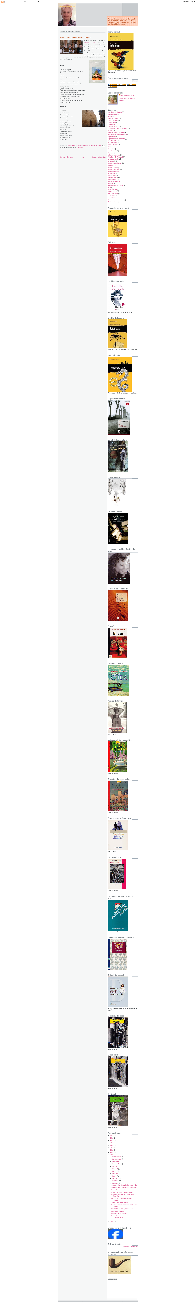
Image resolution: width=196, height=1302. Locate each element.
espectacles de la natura (116, 139)
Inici (82, 157)
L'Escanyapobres (114, 155)
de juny (115, 1171)
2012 (112, 1148)
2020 (112, 1138)
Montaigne (111, 173)
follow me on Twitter (130, 1246)
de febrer (115, 1181)
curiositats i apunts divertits (117, 128)
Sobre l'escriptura (114, 198)
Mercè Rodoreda (113, 171)
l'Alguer (110, 153)
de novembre (117, 1159)
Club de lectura (113, 126)
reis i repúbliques (117, 1211)
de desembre (116, 1157)
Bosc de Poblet (113, 118)
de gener (115, 1183)
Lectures (80, 147)
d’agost (115, 1166)
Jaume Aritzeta (113, 145)
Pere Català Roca (114, 181)
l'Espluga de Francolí (115, 157)
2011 (112, 1150)
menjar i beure (113, 167)
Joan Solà (111, 149)
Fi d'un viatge (112, 141)
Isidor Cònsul (112, 143)
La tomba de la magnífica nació (122, 1209)
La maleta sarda (67, 6)
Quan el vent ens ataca (119, 1190)
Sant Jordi (111, 196)
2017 (112, 1143)
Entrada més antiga (98, 157)
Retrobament (112, 190)
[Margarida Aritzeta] (115, 1238)
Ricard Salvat (112, 192)
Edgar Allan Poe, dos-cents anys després (122, 1195)
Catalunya (111, 124)
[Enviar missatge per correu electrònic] (103, 145)
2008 (112, 1222)
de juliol (115, 1169)
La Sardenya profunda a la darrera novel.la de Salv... (123, 1216)
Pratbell (110, 183)
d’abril (114, 1176)
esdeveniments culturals (116, 132)
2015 (112, 1145)
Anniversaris (112, 114)
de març (115, 1178)
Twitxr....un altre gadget (119, 1202)
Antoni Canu (90, 42)
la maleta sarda (113, 159)
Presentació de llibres (115, 185)
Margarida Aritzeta (127, 95)
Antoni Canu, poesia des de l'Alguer (124, 1187)
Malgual (110, 165)
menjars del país (113, 169)
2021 (112, 1135)
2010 (112, 1152)
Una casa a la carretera (116, 200)
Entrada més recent (66, 157)
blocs (110, 116)
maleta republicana (114, 163)
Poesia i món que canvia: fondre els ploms (124, 1205)
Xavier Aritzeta (113, 202)
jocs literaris (112, 151)
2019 (112, 1140)
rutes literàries (113, 194)
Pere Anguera (112, 179)
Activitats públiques (115, 112)
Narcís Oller (112, 175)
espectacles (112, 136)
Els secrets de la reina (119, 1213)
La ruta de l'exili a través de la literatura (121, 1199)
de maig (115, 1173)
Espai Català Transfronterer (117, 134)
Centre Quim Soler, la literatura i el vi (124, 1185)
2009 (112, 1155)
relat (109, 187)
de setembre (116, 1164)
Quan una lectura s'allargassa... (122, 1192)
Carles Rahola (113, 120)
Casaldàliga (112, 122)
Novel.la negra (113, 177)
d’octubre (115, 1161)
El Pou (110, 130)
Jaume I (110, 147)
